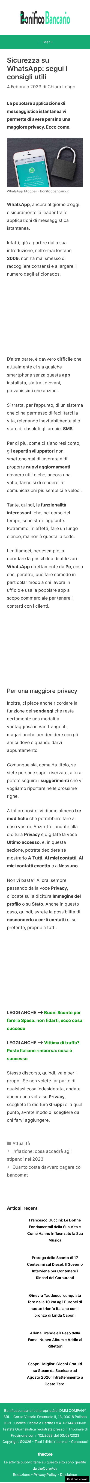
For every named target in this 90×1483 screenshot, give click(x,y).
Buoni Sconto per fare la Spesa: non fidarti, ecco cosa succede (44, 1020)
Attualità (21, 1143)
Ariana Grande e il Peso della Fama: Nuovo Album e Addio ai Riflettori (55, 1340)
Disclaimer (68, 1474)
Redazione (21, 1474)
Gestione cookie (77, 1479)
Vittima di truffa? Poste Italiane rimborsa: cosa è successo (43, 1050)
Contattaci (79, 1441)
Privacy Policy (45, 1474)
